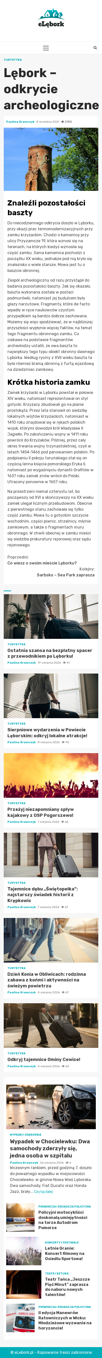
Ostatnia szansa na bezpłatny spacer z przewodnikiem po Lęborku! (51, 616)
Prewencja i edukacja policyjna (64, 1206)
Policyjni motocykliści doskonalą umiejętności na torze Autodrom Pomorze (20, 1217)
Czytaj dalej (43, 1192)
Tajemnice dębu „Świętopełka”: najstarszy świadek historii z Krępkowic (51, 855)
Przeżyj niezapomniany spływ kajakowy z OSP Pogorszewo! (51, 775)
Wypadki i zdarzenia (25, 1134)
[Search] (95, 48)
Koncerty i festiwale (62, 1242)
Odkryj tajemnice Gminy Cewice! (51, 1025)
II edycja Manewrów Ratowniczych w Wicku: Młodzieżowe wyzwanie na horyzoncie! (20, 1318)
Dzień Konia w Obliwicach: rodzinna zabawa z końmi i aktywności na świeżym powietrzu (51, 940)
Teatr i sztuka (57, 1273)
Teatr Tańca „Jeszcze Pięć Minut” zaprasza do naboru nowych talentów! (23, 1284)
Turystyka (13, 60)
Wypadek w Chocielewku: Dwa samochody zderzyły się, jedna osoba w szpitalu (51, 1107)
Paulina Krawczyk (20, 121)
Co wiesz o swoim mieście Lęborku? (42, 560)
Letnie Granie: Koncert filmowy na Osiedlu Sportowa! (23, 1251)
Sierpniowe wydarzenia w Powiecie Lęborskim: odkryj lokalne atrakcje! (51, 696)
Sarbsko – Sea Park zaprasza (66, 572)
